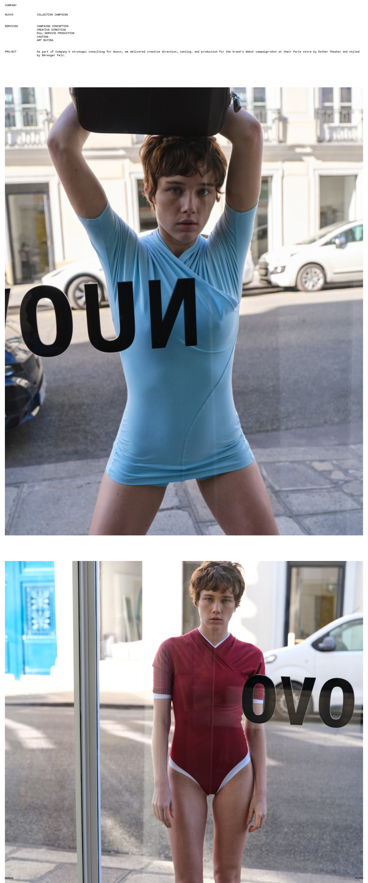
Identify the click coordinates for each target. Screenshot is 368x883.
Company (11, 5)
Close (359, 878)
